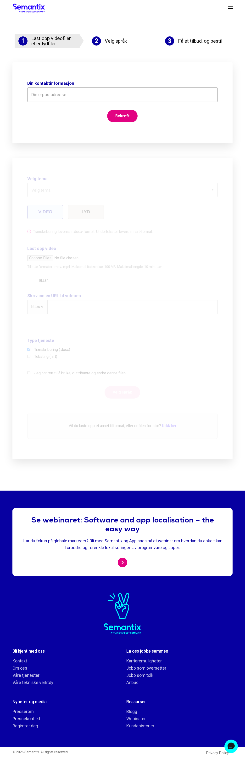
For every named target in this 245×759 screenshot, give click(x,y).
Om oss (19, 668)
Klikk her (169, 425)
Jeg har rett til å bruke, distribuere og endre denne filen (80, 373)
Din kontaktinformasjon (50, 83)
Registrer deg (25, 725)
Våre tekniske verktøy (32, 682)
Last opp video (41, 248)
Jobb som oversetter (146, 668)
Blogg (131, 711)
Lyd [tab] (86, 212)
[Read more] (122, 562)
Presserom (23, 711)
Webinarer (136, 718)
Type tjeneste (40, 340)
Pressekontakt (26, 718)
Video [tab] (45, 212)
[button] (231, 746)
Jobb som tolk (139, 675)
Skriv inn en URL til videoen (54, 295)
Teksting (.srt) (45, 356)
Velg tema (37, 178)
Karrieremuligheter (144, 660)
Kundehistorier (140, 725)
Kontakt (19, 660)
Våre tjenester (25, 675)
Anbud (132, 682)
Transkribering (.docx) (52, 349)
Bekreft (122, 116)
